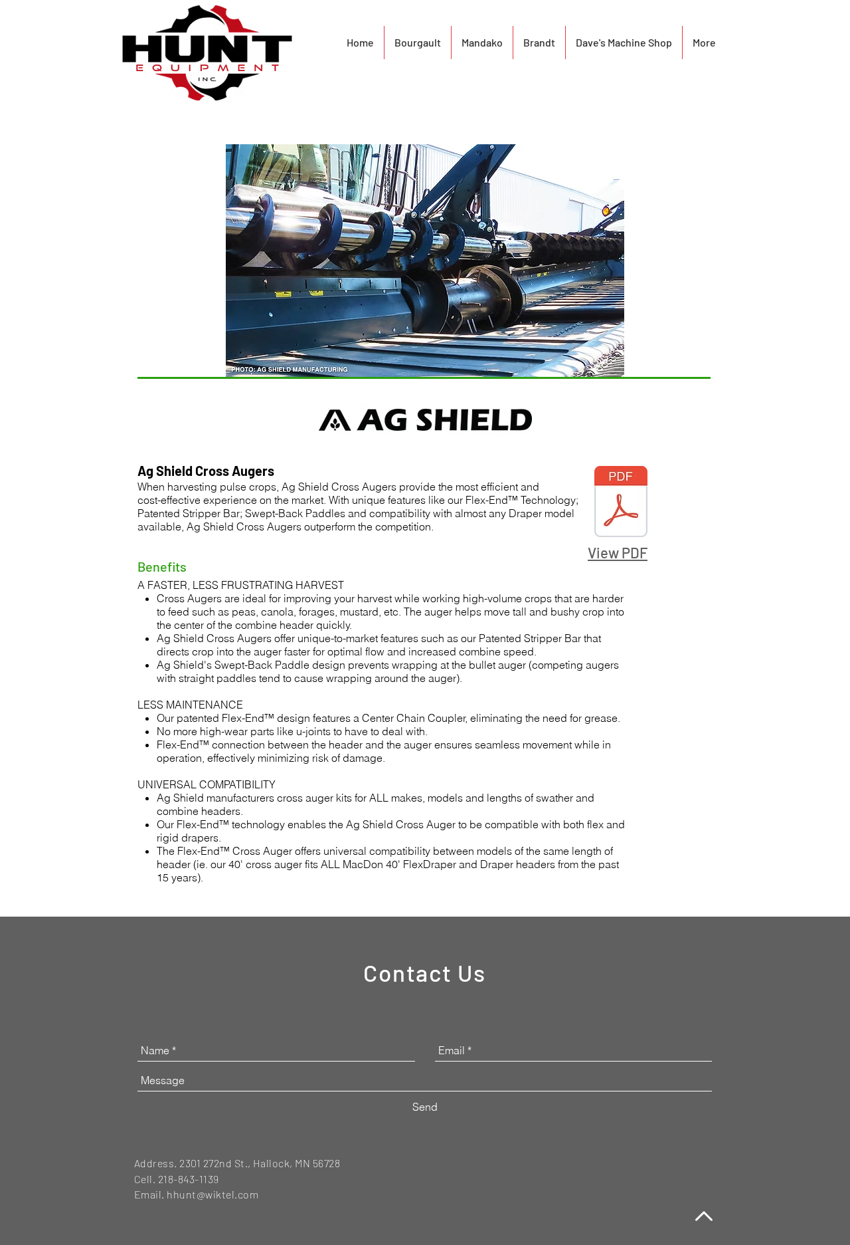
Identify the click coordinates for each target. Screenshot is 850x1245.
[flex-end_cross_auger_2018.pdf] (621, 503)
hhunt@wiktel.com (212, 1194)
